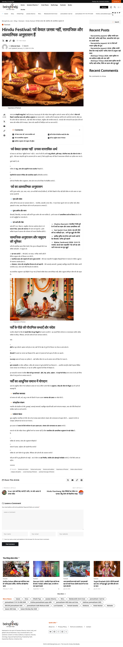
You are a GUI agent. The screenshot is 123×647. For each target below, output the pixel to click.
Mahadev (110, 605)
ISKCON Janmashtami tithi (13, 605)
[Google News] (115, 13)
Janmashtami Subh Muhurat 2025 (38, 605)
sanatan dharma (30, 13)
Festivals (7, 24)
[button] (111, 7)
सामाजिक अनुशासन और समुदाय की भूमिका (24, 141)
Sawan (6, 13)
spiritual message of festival (46, 472)
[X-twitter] (66, 631)
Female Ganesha (72, 605)
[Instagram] (58, 631)
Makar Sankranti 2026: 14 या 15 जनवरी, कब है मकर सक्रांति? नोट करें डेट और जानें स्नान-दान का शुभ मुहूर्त (65, 244)
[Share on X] (3, 40)
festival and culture (23, 469)
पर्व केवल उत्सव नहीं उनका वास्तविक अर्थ (24, 134)
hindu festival (97, 605)
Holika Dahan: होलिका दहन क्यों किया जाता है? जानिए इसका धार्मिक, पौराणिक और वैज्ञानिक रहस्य (16, 583)
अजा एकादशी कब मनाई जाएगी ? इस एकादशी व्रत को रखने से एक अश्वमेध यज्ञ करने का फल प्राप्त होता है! (75, 583)
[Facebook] (54, 631)
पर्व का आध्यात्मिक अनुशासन (21, 138)
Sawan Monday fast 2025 (29, 609)
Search (117, 22)
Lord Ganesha (58, 605)
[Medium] (117, 13)
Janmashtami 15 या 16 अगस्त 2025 (84, 13)
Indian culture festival (76, 469)
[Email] (6, 40)
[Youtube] (50, 631)
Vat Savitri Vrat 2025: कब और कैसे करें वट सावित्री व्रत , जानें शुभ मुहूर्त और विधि (65, 231)
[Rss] (113, 15)
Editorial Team (15, 46)
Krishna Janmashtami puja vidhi (104, 13)
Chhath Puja (20, 13)
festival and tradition (48, 469)
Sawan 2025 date (10, 609)
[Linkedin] (62, 631)
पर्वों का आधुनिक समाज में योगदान (57, 138)
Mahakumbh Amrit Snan (50, 13)
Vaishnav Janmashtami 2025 (92, 602)
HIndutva (86, 605)
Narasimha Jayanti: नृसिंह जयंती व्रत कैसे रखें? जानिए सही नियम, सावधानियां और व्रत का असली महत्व (104, 38)
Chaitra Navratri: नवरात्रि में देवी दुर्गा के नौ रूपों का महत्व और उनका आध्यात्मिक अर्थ (66, 225)
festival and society (36, 469)
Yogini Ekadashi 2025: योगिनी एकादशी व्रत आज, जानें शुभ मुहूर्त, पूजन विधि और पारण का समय (106, 583)
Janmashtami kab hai (66, 13)
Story (12, 13)
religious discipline (16, 472)
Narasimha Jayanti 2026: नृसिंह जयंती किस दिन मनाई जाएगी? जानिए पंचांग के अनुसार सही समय (105, 50)
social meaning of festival (30, 472)
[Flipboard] (120, 13)
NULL (39, 13)
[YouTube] (113, 13)
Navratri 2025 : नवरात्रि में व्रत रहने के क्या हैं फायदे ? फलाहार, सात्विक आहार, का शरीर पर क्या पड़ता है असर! (46, 583)
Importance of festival (62, 469)
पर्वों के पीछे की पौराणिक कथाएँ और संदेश (59, 134)
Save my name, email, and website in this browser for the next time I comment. (26, 539)
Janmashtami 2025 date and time (67, 602)
